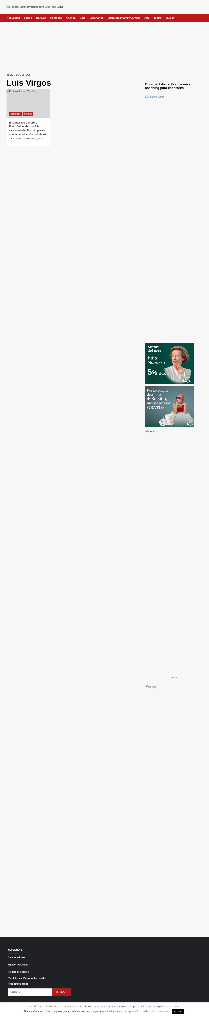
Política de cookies (18, 972)
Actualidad (13, 18)
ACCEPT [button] (178, 1012)
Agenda (71, 18)
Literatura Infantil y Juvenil (124, 18)
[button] (200, 18)
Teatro (157, 18)
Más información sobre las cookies (27, 978)
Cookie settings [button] (160, 1011)
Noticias (41, 18)
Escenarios (96, 18)
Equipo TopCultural (18, 964)
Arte (147, 18)
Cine (82, 18)
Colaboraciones (16, 957)
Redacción (16, 138)
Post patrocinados (18, 984)
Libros (28, 18)
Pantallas (56, 18)
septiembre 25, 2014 (33, 138)
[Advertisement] (104, 46)
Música (170, 18)
